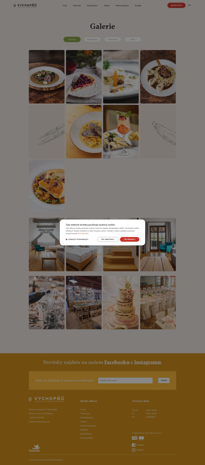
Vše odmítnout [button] (107, 239)
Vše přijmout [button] (129, 239)
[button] (77, 239)
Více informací (83, 233)
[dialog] (102, 232)
